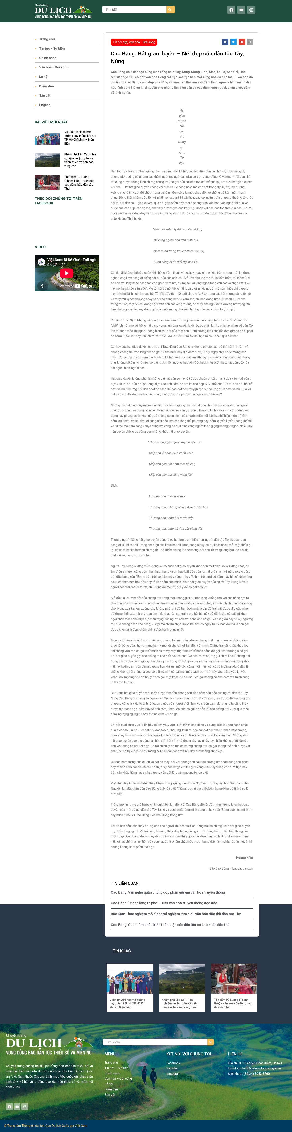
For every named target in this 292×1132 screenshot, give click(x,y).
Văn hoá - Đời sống (142, 42)
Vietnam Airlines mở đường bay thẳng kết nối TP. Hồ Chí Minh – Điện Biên (80, 137)
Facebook (173, 1063)
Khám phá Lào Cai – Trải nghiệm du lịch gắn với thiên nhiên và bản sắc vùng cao (80, 160)
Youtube (172, 1068)
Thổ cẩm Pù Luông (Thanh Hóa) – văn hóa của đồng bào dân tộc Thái (79, 182)
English (44, 105)
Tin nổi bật (120, 42)
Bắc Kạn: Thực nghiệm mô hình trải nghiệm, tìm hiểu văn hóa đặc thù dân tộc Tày (176, 914)
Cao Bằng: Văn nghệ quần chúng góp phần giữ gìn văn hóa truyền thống (168, 892)
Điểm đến (46, 86)
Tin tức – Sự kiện (52, 48)
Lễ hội (43, 77)
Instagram (173, 1074)
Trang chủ (47, 39)
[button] (225, 42)
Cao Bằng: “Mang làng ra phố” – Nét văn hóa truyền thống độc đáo (164, 903)
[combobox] (134, 9)
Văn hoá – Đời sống (54, 67)
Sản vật (44, 95)
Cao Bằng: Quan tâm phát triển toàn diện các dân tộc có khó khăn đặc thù (170, 925)
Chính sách (47, 58)
